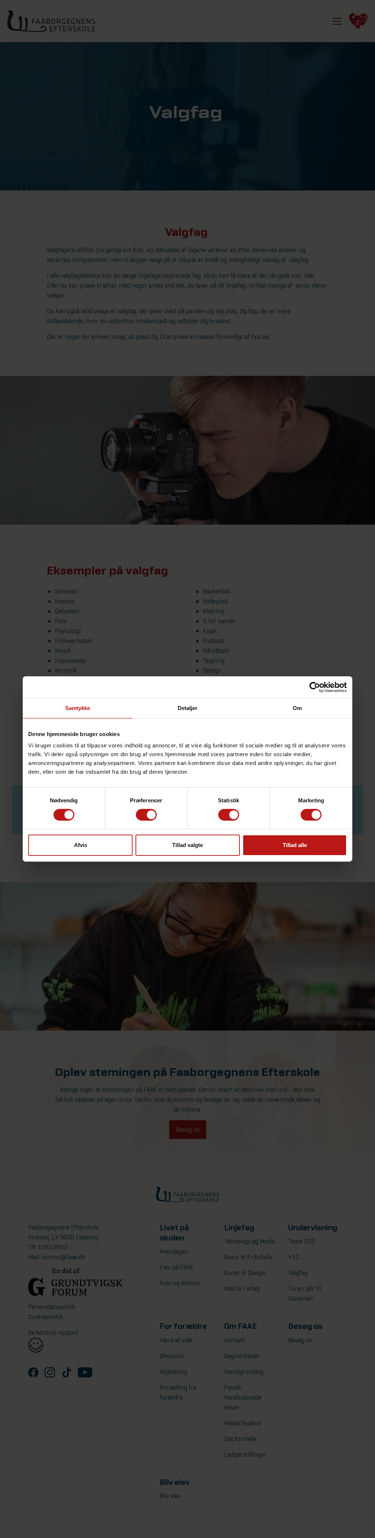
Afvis (80, 845)
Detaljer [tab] (188, 708)
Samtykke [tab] (77, 708)
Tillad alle (295, 845)
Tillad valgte (187, 845)
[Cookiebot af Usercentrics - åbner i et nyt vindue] (315, 687)
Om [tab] (297, 708)
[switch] (146, 815)
